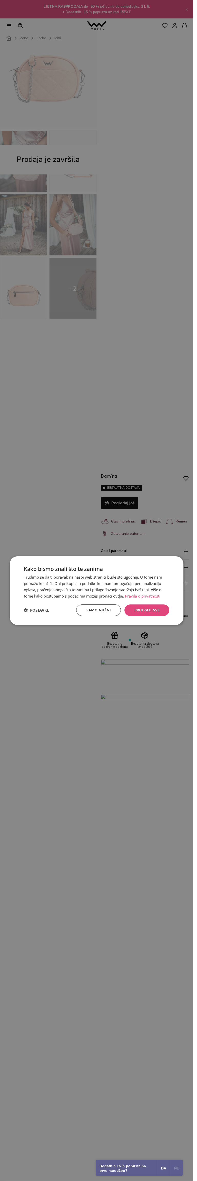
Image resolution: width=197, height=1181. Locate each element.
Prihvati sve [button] (147, 610)
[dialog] (97, 590)
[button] (36, 610)
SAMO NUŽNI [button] (98, 610)
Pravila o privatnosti (142, 596)
